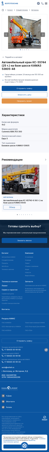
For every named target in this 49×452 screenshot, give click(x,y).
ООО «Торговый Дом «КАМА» (35, 326)
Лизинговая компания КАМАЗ (35, 323)
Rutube (9, 407)
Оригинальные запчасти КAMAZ (35, 285)
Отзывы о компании (31, 266)
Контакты (6, 309)
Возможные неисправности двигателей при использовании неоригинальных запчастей (35, 290)
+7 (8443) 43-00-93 (12, 350)
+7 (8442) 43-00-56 (12, 356)
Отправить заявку (24, 88)
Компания (29, 253)
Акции (27, 269)
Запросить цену (24, 95)
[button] (6, 34)
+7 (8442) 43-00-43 (12, 362)
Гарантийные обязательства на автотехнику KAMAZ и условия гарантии (12, 298)
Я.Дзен (9, 396)
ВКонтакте (10, 402)
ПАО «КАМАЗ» (6, 323)
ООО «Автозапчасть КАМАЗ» (11, 326)
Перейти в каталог (13, 57)
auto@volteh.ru (8, 367)
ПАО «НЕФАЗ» (6, 330)
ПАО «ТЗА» (28, 330)
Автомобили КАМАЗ (8, 257)
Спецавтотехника (7, 260)
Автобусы (5, 266)
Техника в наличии (8, 269)
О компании (29, 257)
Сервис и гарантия (9, 290)
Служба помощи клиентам (10, 303)
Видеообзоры (30, 275)
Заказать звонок (24, 240)
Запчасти (29, 281)
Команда (28, 260)
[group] (24, 188)
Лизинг (27, 263)
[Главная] (3, 10)
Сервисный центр (8, 294)
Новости (28, 272)
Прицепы (5, 263)
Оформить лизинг (24, 101)
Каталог (5, 253)
